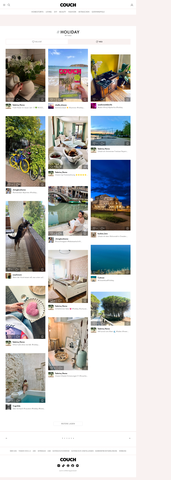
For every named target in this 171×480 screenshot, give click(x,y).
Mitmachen (84, 12)
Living (49, 12)
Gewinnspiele (98, 12)
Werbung (122, 451)
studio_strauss (61, 105)
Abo (34, 451)
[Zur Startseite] (68, 5)
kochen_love (103, 233)
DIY (55, 12)
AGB (49, 451)
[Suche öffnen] (8, 5)
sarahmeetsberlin (105, 104)
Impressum (42, 451)
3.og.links (16, 406)
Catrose (101, 277)
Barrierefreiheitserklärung (106, 451)
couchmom (17, 275)
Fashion (72, 12)
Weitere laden (68, 424)
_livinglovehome (19, 190)
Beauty (62, 12)
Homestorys (37, 12)
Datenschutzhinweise (61, 451)
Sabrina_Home (19, 105)
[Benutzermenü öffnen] (132, 5)
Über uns (13, 451)
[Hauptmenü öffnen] (4, 5)
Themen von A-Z (25, 451)
